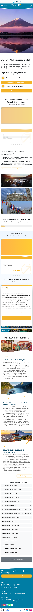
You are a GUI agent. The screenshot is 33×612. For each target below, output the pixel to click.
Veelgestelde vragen (20, 593)
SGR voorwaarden (6, 599)
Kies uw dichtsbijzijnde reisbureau (16, 82)
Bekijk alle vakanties (16, 559)
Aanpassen (16, 322)
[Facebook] (2, 605)
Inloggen (7, 610)
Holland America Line (9, 399)
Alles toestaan (16, 317)
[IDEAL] (30, 610)
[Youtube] (12, 605)
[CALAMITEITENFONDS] (24, 610)
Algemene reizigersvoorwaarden (10, 584)
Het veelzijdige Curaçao (14, 360)
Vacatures (16, 586)
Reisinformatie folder (6, 586)
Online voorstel (6, 168)
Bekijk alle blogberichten (24, 476)
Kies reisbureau (17, 168)
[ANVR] (27, 610)
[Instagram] (4, 605)
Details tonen (24, 313)
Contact (11, 593)
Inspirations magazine (7, 587)
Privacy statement (18, 601)
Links (15, 587)
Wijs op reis (4, 593)
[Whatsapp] (9, 605)
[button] (10, 144)
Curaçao (5, 356)
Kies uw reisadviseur (16, 91)
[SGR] (21, 610)
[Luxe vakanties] (16, 330)
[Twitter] (7, 605)
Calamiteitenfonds (17, 599)
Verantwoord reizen (6, 601)
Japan (4, 446)
